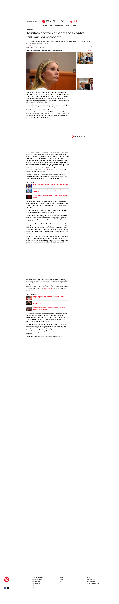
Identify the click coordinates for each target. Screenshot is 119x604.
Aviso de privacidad (91, 579)
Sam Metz (28, 45)
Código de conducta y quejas (93, 583)
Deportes (73, 25)
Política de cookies (91, 585)
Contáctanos (6, 584)
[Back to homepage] (18, 579)
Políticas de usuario (91, 581)
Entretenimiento (59, 25)
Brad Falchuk (48, 288)
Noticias (45, 25)
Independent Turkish (36, 583)
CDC (47, 170)
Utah (35, 336)
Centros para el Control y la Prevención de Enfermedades (48, 336)
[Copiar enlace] (91, 46)
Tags (60, 581)
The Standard (34, 589)
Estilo (51, 25)
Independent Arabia (36, 581)
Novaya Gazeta (35, 591)
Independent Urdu (35, 587)
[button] (32, 21)
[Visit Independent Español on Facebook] (5, 588)
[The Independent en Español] (59, 21)
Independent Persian (36, 585)
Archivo (61, 579)
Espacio (67, 25)
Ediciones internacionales (37, 579)
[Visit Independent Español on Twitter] (8, 588)
